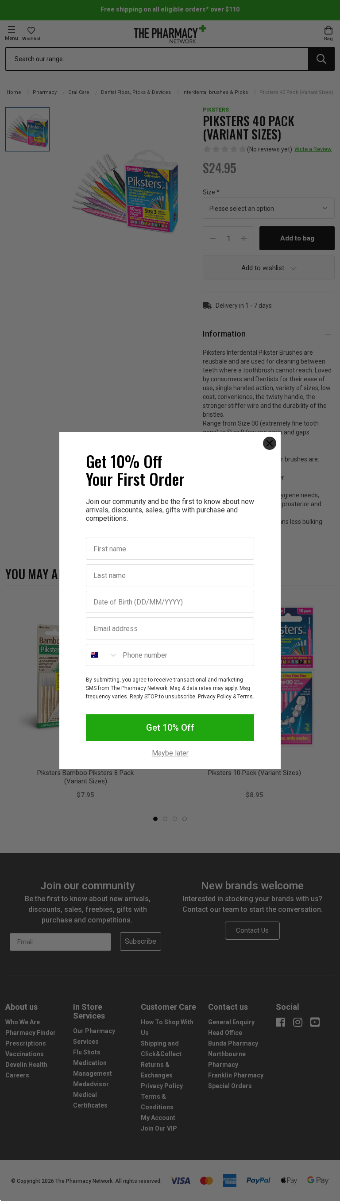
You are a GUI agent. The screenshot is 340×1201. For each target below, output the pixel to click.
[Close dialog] (269, 443)
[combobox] (102, 655)
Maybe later (170, 753)
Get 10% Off (170, 727)
